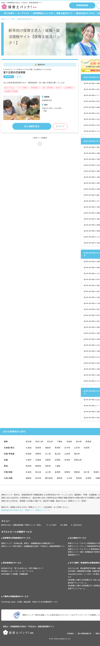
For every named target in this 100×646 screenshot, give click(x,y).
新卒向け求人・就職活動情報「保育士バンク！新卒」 (21, 525)
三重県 (57, 466)
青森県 (57, 448)
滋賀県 (57, 460)
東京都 (28, 442)
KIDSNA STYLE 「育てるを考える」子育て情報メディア (22, 568)
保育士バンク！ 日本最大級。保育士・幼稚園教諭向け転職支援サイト (28, 543)
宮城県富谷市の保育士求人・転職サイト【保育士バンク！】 (26, 510)
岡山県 (38, 472)
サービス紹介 (51, 525)
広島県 (28, 472)
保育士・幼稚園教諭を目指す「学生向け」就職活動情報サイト (28, 627)
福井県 (77, 454)
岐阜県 (48, 466)
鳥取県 (67, 472)
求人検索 (63, 525)
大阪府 (28, 460)
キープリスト (23, 13)
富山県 (57, 454)
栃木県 (79, 442)
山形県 (77, 448)
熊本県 (38, 478)
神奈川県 (39, 442)
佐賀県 (88, 478)
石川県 (48, 454)
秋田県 (87, 448)
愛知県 (28, 466)
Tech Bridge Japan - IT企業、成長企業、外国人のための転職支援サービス (29, 602)
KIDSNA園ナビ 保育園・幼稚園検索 (14, 574)
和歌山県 (78, 460)
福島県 (48, 448)
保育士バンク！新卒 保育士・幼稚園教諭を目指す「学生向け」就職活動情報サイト (33, 546)
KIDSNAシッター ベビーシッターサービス (17, 571)
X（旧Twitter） (77, 525)
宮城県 (38, 448)
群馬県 (88, 442)
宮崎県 (79, 478)
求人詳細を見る (32, 126)
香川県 (87, 472)
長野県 (38, 454)
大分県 (69, 478)
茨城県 (69, 442)
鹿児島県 (49, 478)
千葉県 (59, 442)
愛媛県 (77, 472)
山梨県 (67, 454)
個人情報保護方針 (84, 634)
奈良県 (67, 460)
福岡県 (28, 478)
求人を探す (9, 13)
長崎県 (59, 478)
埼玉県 (50, 442)
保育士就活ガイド (64, 13)
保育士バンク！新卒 (8, 19)
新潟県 (28, 454)
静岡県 (38, 466)
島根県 (57, 472)
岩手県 (67, 448)
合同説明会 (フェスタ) (43, 13)
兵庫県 (38, 460)
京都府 (48, 460)
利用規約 (70, 634)
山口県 (48, 472)
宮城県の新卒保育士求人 (25, 19)
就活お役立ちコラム (85, 13)
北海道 (28, 448)
